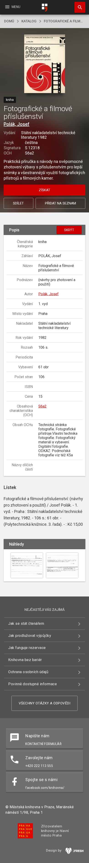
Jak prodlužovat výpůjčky (29, 635)
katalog (29, 21)
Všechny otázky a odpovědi (45, 703)
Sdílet (18, 203)
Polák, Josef (16, 124)
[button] (44, 64)
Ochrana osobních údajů (28, 672)
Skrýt (69, 230)
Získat (44, 190)
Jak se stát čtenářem (26, 623)
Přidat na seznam (60, 203)
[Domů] (44, 8)
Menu (12, 7)
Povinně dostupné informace (32, 684)
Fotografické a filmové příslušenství (64, 21)
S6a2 (42, 406)
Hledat (78, 7)
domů (9, 21)
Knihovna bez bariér (25, 660)
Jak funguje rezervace (27, 648)
